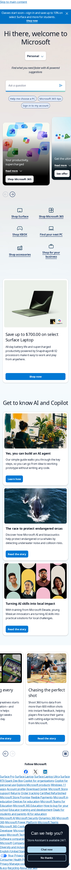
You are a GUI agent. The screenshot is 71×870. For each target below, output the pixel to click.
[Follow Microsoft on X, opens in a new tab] (35, 771)
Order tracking (30, 793)
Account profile (16, 789)
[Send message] (61, 85)
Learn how (14, 479)
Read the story (17, 554)
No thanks (47, 857)
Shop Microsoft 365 (20, 179)
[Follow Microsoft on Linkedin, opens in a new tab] (45, 771)
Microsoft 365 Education (28, 806)
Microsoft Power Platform (21, 822)
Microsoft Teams (48, 822)
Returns (15, 793)
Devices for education (26, 801)
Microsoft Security (27, 818)
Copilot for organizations (38, 781)
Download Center (37, 789)
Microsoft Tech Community (23, 835)
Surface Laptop (24, 776)
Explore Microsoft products (33, 785)
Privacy (4, 864)
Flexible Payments (42, 797)
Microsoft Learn (23, 830)
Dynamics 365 (47, 818)
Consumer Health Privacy (15, 860)
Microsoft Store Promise (15, 797)
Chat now (47, 849)
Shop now (32, 20)
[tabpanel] (35, 227)
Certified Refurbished (53, 793)
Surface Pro (7, 776)
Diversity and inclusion (14, 847)
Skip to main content (13, 2)
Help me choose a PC (22, 98)
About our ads (28, 868)
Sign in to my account (35, 105)
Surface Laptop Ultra (47, 776)
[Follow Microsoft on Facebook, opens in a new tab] (26, 771)
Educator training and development (31, 810)
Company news (22, 843)
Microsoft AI (7, 818)
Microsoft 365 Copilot (13, 826)
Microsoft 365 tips (50, 98)
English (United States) (14, 851)
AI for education (37, 814)
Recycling (13, 868)
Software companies (12, 839)
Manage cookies (19, 864)
